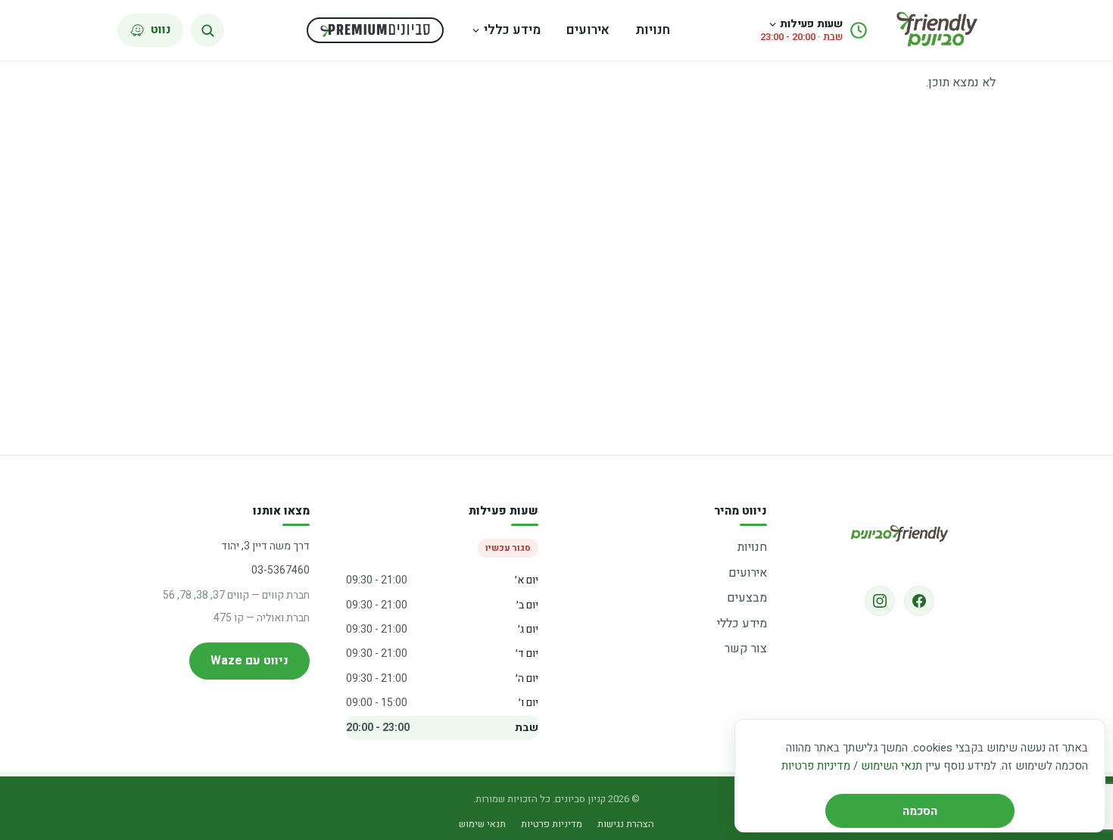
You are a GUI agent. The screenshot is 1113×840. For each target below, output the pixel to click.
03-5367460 (280, 570)
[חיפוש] (207, 30)
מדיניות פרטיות (815, 766)
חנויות (652, 29)
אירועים (588, 29)
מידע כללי (512, 29)
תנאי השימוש (891, 766)
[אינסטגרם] (880, 601)
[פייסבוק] (919, 601)
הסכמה (920, 811)
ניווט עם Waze (249, 661)
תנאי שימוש (482, 824)
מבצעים (747, 598)
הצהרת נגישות (625, 824)
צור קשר (746, 648)
